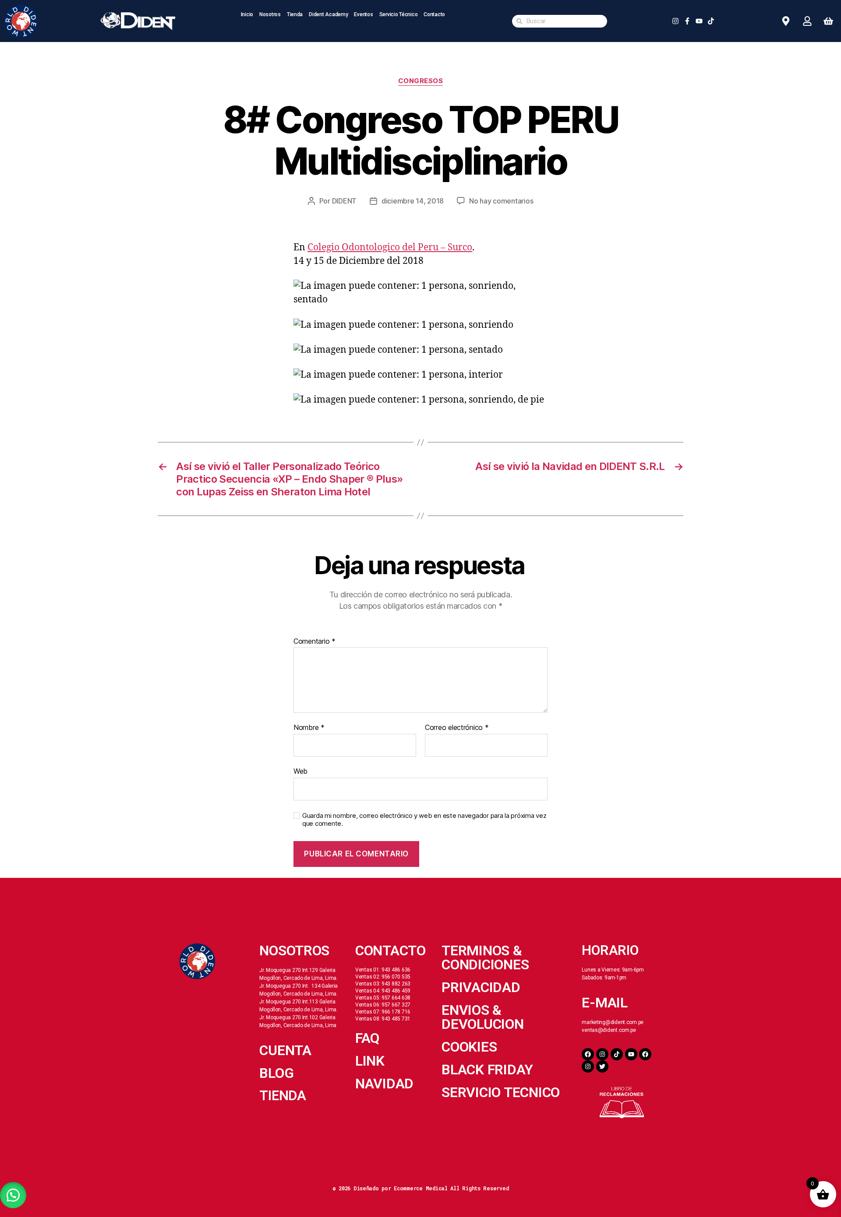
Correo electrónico (457, 728)
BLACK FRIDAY (487, 1069)
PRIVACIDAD (481, 987)
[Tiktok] (617, 1054)
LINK (370, 1060)
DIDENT (344, 200)
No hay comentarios (501, 200)
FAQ (367, 1038)
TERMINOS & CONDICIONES (485, 957)
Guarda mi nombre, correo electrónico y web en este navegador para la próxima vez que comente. (424, 820)
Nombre (309, 728)
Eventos (363, 14)
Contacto (434, 14)
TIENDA (282, 1095)
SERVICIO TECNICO (501, 1092)
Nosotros (270, 14)
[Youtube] (631, 1054)
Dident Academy (328, 14)
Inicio (247, 14)
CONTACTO (390, 950)
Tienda (295, 14)
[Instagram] (602, 1054)
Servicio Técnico (398, 14)
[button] (13, 1195)
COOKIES (469, 1046)
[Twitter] (602, 1066)
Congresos (420, 81)
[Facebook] (588, 1054)
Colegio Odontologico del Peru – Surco (389, 247)
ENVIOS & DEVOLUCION (482, 1017)
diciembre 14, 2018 (413, 200)
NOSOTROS (294, 950)
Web (300, 771)
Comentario (314, 641)
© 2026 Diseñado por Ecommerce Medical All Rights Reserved (420, 1188)
